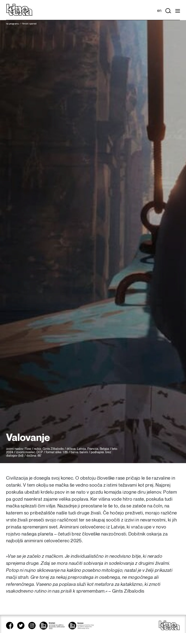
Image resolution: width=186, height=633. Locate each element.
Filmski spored (29, 24)
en (159, 11)
